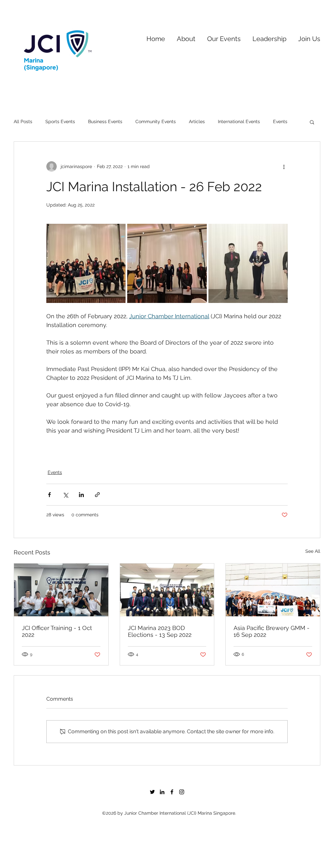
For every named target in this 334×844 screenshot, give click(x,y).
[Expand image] (86, 263)
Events (280, 121)
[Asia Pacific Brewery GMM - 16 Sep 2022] (273, 590)
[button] (186, 36)
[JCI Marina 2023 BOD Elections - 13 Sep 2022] (167, 590)
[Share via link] (97, 495)
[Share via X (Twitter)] (65, 495)
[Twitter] (152, 792)
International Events (239, 121)
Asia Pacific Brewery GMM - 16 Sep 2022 (272, 631)
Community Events (155, 121)
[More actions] (284, 166)
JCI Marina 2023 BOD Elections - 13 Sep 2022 (159, 631)
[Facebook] (172, 792)
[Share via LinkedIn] (81, 495)
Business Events (105, 121)
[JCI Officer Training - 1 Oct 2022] (61, 590)
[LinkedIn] (162, 792)
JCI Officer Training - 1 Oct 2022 (57, 631)
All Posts (23, 121)
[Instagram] (181, 792)
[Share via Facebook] (49, 495)
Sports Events (60, 121)
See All (312, 551)
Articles (197, 121)
